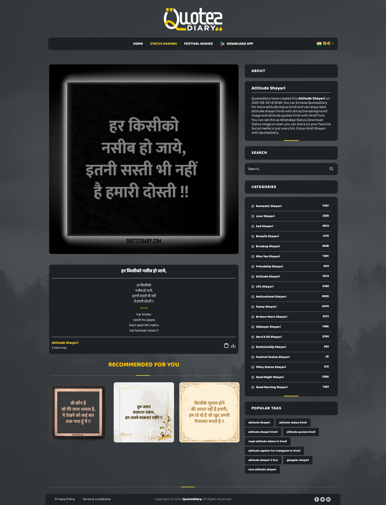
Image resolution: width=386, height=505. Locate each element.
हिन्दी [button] (326, 43)
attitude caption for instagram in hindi (274, 450)
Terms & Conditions (97, 499)
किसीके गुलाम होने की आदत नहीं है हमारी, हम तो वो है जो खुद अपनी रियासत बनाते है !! (209, 412)
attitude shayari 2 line (263, 460)
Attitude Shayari (65, 343)
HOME (138, 43)
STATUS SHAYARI (163, 43)
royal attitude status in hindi (267, 441)
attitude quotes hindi (301, 432)
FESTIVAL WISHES (198, 43)
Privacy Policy (65, 499)
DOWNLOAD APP (240, 43)
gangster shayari (298, 460)
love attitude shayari (262, 469)
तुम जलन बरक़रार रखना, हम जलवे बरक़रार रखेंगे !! (144, 412)
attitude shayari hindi (263, 432)
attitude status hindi (293, 422)
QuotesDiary (192, 499)
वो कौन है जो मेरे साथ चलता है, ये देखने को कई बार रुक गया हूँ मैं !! (78, 412)
